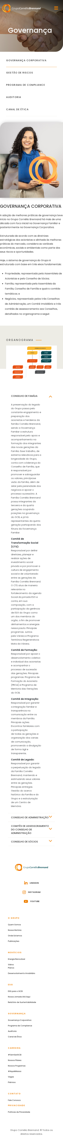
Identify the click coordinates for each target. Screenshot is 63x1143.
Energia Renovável (16, 959)
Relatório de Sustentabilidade (22, 1002)
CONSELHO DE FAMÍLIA (24, 396)
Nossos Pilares (14, 1060)
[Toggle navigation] (56, 8)
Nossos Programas (17, 1065)
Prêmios (12, 1082)
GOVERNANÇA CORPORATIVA (26, 60)
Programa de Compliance (20, 1025)
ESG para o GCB (15, 991)
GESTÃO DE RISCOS (19, 72)
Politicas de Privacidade (19, 1112)
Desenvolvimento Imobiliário (21, 973)
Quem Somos (14, 924)
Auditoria (12, 1031)
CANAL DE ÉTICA (17, 109)
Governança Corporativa (19, 1020)
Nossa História (14, 930)
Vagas (11, 1076)
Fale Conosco (14, 1100)
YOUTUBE (34, 901)
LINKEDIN (34, 883)
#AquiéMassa (14, 1071)
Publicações (13, 941)
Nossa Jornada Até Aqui (19, 996)
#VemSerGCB (14, 1054)
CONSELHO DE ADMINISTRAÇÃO (30, 817)
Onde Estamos (15, 935)
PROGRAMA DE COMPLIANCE (25, 85)
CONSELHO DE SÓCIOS (24, 841)
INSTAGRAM (34, 892)
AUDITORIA (13, 97)
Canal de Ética (15, 1036)
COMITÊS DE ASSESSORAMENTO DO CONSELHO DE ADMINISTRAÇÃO (30, 829)
